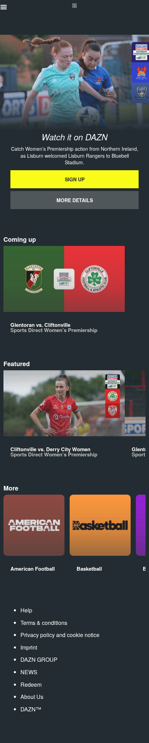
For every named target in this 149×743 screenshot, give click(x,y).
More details (74, 200)
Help (26, 610)
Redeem (31, 684)
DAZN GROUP (39, 659)
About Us (31, 697)
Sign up (75, 179)
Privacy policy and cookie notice (59, 635)
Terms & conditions (43, 623)
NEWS (28, 672)
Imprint (28, 647)
